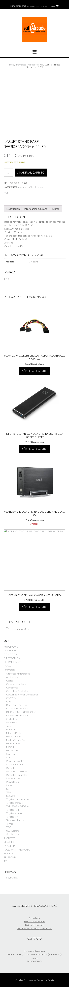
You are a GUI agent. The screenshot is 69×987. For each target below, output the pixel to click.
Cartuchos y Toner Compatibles (22, 694)
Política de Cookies (34, 925)
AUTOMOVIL (11, 646)
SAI (8, 788)
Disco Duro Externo (16, 705)
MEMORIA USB (14, 733)
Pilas (8, 757)
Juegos (9, 726)
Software (10, 795)
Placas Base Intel (14, 764)
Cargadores (12, 687)
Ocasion (10, 753)
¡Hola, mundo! (11, 877)
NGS (6, 192)
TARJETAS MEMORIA (17, 806)
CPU (8, 701)
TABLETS (8, 853)
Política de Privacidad (34, 921)
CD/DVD (11, 698)
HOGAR (8, 665)
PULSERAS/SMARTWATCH (17, 849)
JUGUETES (9, 838)
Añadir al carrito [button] (34, 371)
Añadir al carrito (31, 172)
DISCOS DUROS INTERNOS (21, 712)
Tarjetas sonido (14, 813)
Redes (9, 785)
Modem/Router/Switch (17, 740)
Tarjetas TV (12, 816)
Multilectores (13, 750)
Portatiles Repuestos (16, 774)
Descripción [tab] (13, 208)
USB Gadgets (12, 830)
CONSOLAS (10, 650)
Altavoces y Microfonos (18, 673)
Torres (9, 823)
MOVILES (9, 842)
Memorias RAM (14, 736)
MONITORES (13, 743)
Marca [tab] (55, 208)
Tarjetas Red (12, 809)
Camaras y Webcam (16, 684)
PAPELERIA (9, 845)
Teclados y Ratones (16, 820)
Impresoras (12, 722)
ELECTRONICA (12, 658)
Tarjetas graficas (14, 802)
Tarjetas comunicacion (17, 799)
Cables (9, 680)
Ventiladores (34, 64)
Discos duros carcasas (17, 708)
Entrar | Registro (18, 6)
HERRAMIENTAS (12, 662)
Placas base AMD (15, 760)
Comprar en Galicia (45, 980)
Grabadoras (12, 719)
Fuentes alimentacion (17, 715)
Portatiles (11, 767)
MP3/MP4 (11, 746)
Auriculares (12, 677)
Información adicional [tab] (36, 208)
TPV (8, 827)
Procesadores (13, 778)
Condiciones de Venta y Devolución (34, 928)
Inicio (11, 64)
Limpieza (10, 729)
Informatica (21, 64)
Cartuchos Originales (17, 691)
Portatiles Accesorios (17, 771)
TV (5, 861)
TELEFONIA (10, 857)
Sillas (8, 792)
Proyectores (12, 781)
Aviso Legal (34, 918)
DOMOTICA (10, 654)
